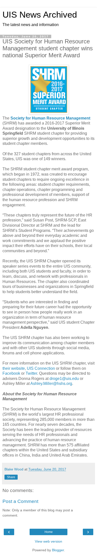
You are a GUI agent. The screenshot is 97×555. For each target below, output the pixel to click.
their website (13, 368)
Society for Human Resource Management (50, 118)
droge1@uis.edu (64, 378)
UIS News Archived (39, 14)
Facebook (11, 373)
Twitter (31, 373)
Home (49, 532)
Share (11, 477)
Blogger (58, 550)
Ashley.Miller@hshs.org (51, 383)
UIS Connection (41, 368)
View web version (48, 541)
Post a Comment (20, 501)
